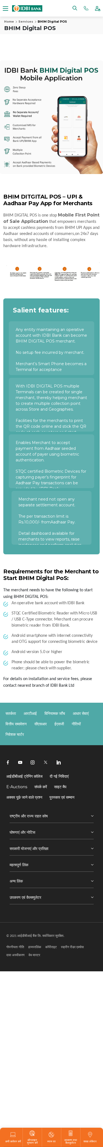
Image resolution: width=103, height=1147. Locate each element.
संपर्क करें (40, 786)
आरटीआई (30, 713)
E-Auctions (16, 786)
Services (25, 21)
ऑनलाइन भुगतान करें (32, 1141)
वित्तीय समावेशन (16, 723)
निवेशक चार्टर (14, 734)
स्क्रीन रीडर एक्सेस (72, 947)
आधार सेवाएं (81, 713)
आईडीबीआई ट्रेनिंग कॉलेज (24, 776)
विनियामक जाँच (54, 713)
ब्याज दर (51, 1141)
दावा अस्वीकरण (15, 955)
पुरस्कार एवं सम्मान (61, 797)
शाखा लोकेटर (89, 1141)
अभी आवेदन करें (13, 1141)
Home (9, 21)
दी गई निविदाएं (59, 776)
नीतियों (76, 723)
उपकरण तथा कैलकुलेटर (70, 1141)
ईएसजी (59, 723)
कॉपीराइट (51, 947)
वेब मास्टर (34, 955)
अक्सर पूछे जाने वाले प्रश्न (24, 797)
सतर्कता (10, 713)
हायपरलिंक (34, 947)
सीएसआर (40, 723)
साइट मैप (60, 786)
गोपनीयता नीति (15, 947)
